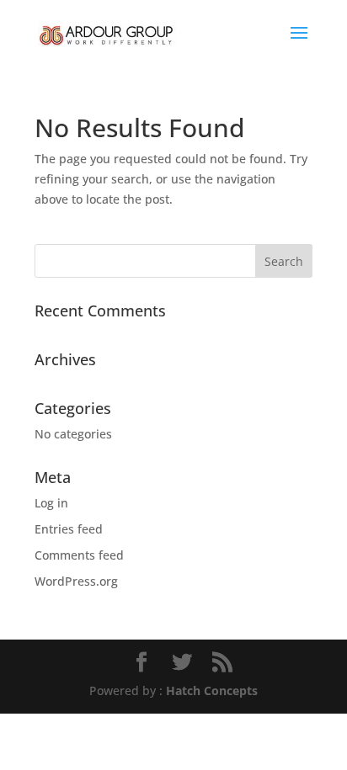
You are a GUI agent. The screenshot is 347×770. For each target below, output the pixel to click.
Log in (51, 503)
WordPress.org (76, 581)
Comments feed (79, 555)
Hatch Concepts (212, 690)
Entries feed (69, 529)
